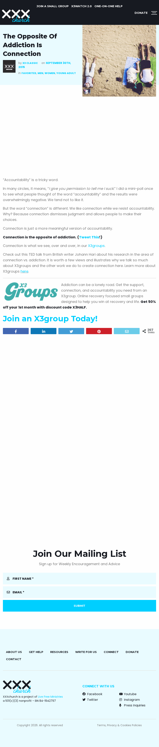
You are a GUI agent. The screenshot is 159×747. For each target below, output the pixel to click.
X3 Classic (30, 63)
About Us (14, 652)
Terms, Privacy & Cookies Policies (119, 725)
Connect (111, 652)
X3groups (96, 245)
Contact (13, 659)
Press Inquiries (134, 705)
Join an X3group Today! (50, 318)
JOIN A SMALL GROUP (53, 6)
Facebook (94, 694)
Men (40, 73)
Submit (79, 606)
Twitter (92, 699)
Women (50, 73)
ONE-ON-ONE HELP (108, 6)
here (24, 271)
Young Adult (66, 73)
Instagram (131, 699)
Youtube (130, 694)
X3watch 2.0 (81, 6)
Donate (141, 13)
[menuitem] (53, 6)
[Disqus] (79, 387)
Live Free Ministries (50, 697)
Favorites (29, 73)
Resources (59, 652)
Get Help (36, 652)
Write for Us (86, 652)
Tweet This (89, 237)
